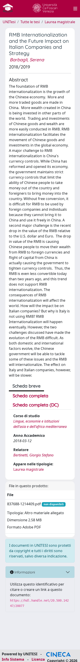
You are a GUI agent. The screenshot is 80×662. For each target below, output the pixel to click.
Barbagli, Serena (27, 59)
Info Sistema (13, 659)
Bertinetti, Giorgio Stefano (33, 455)
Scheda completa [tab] (30, 395)
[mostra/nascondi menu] (75, 8)
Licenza (38, 659)
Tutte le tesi (30, 21)
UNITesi (9, 21)
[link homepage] (9, 9)
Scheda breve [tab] (26, 386)
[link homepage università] (45, 9)
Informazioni (24, 572)
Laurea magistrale (60, 21)
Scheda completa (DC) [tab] (36, 405)
